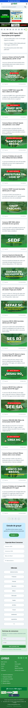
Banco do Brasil (9, 556)
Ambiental (14, 614)
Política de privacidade (17, 649)
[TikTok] (19, 658)
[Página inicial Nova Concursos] (5, 658)
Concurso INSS (8, 546)
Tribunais (14, 576)
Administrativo (14, 572)
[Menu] (2, 4)
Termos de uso (9, 706)
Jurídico (14, 605)
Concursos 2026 (9, 551)
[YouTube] (26, 658)
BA (10, 29)
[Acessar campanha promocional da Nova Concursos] (14, 25)
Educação (14, 595)
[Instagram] (23, 658)
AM (7, 29)
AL (4, 29)
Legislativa (14, 619)
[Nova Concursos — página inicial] (14, 4)
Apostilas (3, 664)
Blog (16, 661)
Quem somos (4, 661)
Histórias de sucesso (19, 670)
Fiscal (14, 609)
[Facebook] (21, 658)
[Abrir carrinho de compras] (26, 4)
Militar (14, 591)
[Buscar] (26, 7)
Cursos (2, 666)
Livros (2, 668)
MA (24, 29)
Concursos (3, 670)
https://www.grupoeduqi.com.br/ (14, 704)
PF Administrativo (9, 560)
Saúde (14, 600)
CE (13, 29)
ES (19, 29)
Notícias (16, 666)
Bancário (14, 586)
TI (14, 624)
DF (16, 29)
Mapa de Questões (19, 668)
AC (1, 29)
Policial (14, 581)
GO (22, 29)
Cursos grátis (18, 664)
